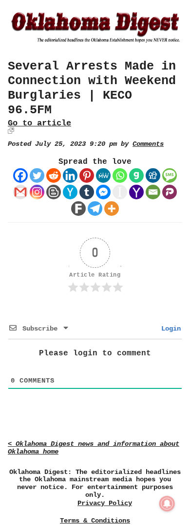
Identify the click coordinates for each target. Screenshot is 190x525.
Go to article (39, 123)
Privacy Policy (104, 503)
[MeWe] (103, 175)
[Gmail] (20, 192)
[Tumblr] (86, 192)
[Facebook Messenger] (103, 192)
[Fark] (78, 208)
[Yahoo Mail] (136, 192)
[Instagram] (37, 192)
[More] (111, 208)
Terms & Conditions (95, 521)
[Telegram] (95, 208)
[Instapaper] (120, 192)
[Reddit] (53, 175)
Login (169, 328)
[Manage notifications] (167, 503)
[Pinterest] (86, 175)
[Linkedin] (70, 175)
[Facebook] (20, 175)
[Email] (153, 192)
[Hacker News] (70, 192)
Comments (148, 144)
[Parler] (169, 192)
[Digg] (153, 175)
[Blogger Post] (53, 192)
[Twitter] (37, 175)
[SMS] (169, 175)
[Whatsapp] (120, 175)
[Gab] (136, 175)
